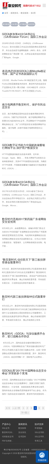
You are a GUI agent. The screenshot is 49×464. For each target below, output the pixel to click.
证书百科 (22, 436)
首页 (6, 13)
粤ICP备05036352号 (12, 450)
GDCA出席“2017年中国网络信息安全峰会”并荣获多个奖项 (24, 371)
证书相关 (22, 24)
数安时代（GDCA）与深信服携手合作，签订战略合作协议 (23, 334)
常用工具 (38, 441)
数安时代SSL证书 (9, 432)
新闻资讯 (14, 13)
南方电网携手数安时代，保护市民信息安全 (24, 105)
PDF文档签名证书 (9, 441)
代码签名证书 (7, 436)
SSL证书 (5, 428)
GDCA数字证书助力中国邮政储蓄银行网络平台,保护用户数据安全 (23, 146)
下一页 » (25, 413)
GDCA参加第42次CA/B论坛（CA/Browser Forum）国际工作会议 (24, 183)
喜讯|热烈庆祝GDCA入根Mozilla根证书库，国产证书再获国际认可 (24, 72)
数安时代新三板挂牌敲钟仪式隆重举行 (24, 297)
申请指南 (38, 428)
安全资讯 (14, 24)
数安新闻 (6, 24)
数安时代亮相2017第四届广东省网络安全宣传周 (24, 220)
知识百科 (31, 24)
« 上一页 (16, 408)
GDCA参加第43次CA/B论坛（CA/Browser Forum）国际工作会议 (24, 35)
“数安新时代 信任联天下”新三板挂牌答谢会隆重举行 (24, 260)
